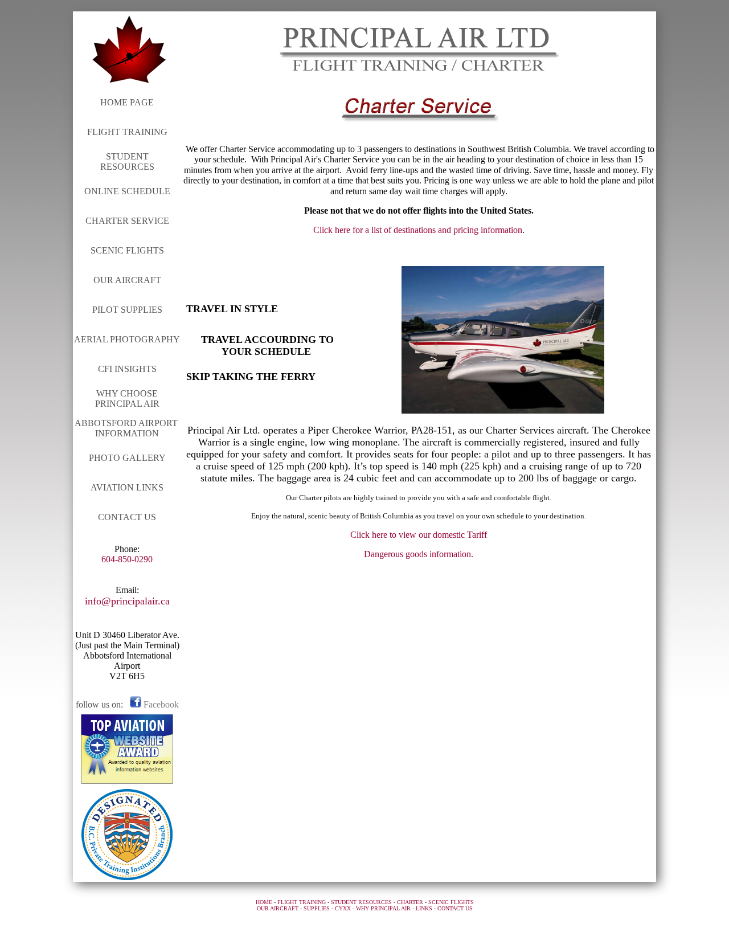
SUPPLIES (317, 908)
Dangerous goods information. (418, 554)
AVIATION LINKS (127, 487)
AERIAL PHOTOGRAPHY (127, 339)
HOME (264, 902)
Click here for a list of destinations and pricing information (417, 230)
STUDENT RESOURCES (127, 161)
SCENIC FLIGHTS (127, 250)
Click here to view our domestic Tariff (418, 534)
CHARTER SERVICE (127, 221)
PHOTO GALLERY (127, 458)
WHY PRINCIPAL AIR (383, 908)
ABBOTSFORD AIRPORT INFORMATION (127, 428)
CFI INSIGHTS (127, 369)
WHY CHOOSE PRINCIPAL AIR (127, 398)
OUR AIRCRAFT (127, 280)
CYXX (343, 908)
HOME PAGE (127, 102)
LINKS (424, 908)
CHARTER (410, 902)
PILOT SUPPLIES (127, 309)
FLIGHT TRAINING (127, 132)
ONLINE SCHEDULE (127, 191)
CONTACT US (127, 517)
